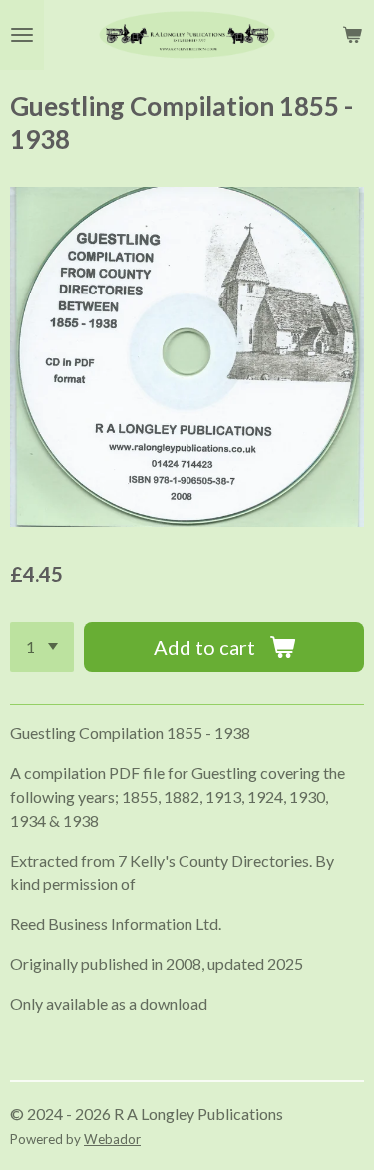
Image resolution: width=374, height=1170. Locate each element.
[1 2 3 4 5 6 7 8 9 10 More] (42, 647)
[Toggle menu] (22, 35)
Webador (112, 1139)
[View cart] (352, 35)
